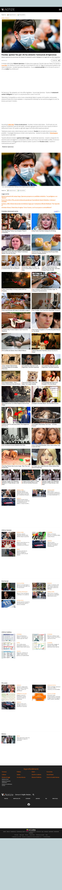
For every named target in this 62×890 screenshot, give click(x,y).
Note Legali (22, 834)
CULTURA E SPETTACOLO (22, 591)
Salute (18, 774)
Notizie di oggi (6, 777)
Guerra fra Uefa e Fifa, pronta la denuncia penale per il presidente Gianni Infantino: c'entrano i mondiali (29, 200)
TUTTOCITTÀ (38, 831)
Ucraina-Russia (21, 777)
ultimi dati (11, 124)
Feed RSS (6, 798)
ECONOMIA (49, 532)
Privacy (26, 834)
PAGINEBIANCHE (32, 831)
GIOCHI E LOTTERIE (51, 693)
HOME (3, 18)
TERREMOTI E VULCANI (21, 693)
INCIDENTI (49, 583)
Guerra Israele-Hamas (53, 777)
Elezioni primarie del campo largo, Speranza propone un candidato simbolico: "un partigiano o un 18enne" (29, 197)
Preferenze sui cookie (40, 834)
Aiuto (47, 834)
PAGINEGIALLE (13, 831)
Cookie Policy (32, 834)
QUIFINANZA (51, 831)
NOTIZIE (10, 9)
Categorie (28, 798)
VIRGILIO (8, 831)
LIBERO (4, 831)
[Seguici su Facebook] (29, 804)
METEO (18, 736)
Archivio (38, 798)
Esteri (33, 772)
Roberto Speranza (7, 147)
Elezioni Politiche (36, 777)
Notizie (9, 794)
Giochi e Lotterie (36, 774)
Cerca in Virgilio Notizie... (23, 794)
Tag (46, 798)
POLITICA (19, 540)
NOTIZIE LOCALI (20, 600)
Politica (19, 772)
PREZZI (18, 549)
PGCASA (27, 831)
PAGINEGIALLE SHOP (21, 831)
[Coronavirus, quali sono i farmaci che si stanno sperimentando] (31, 169)
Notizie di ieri (5, 779)
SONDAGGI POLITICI (51, 685)
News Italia (55, 798)
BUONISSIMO (56, 831)
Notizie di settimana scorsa (7, 784)
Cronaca (4, 772)
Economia (49, 772)
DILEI (43, 831)
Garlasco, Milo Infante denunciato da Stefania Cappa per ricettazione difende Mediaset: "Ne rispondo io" (31, 204)
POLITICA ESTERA (20, 583)
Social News (50, 774)
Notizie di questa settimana (6, 781)
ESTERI (18, 642)
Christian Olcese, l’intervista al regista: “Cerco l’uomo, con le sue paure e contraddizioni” (27, 207)
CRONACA (7, 18)
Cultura (4, 774)
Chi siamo (16, 834)
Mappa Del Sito (16, 798)
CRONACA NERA (20, 490)
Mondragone (54, 133)
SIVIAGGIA (46, 831)
